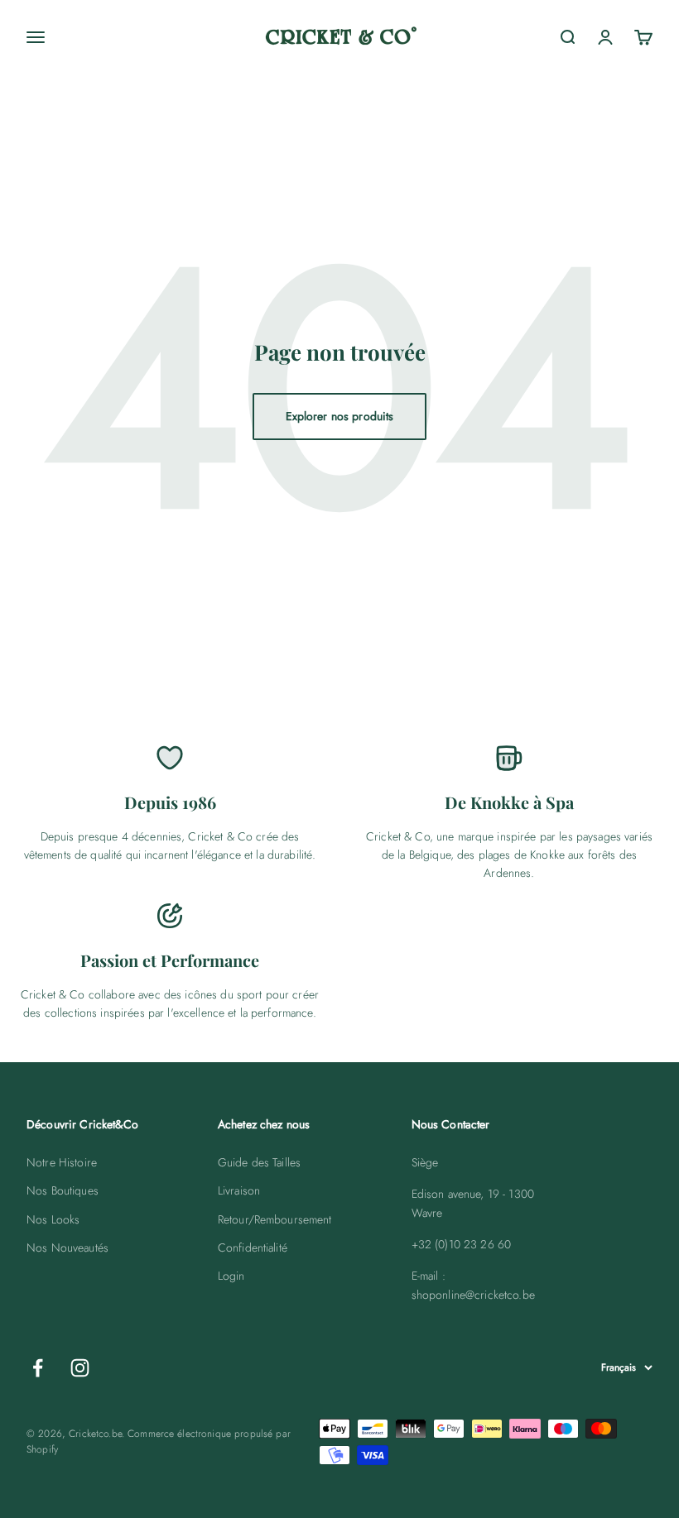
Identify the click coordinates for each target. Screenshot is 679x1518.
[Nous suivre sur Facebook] (37, 1368)
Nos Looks (52, 1219)
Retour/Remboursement (275, 1219)
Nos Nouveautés (67, 1247)
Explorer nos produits (340, 416)
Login (231, 1275)
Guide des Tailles (259, 1162)
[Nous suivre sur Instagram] (80, 1368)
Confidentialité (252, 1247)
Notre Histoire (61, 1162)
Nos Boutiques (62, 1190)
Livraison (239, 1190)
